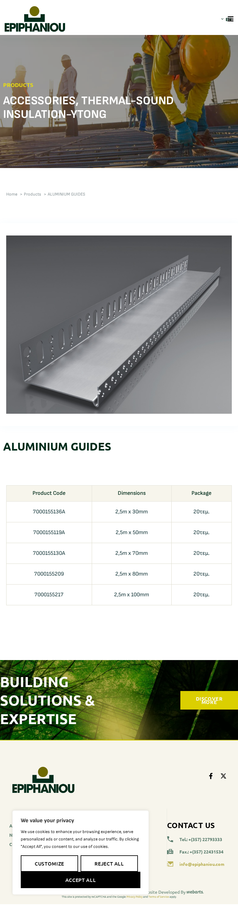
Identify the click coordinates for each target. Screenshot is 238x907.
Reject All (109, 863)
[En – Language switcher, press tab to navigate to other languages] (223, 19)
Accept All (80, 879)
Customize (49, 863)
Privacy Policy (134, 896)
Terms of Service (158, 896)
